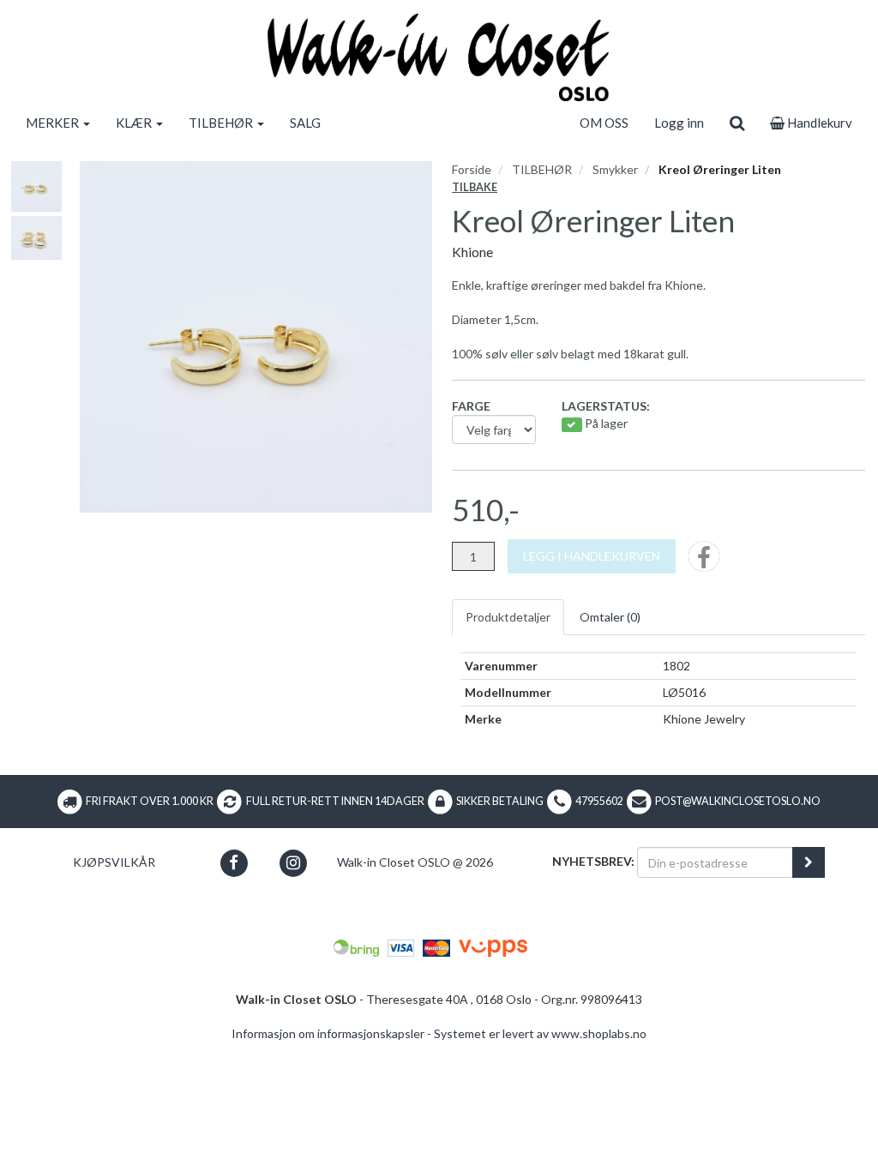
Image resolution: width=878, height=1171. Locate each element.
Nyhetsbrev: (593, 861)
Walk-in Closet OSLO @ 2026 (415, 862)
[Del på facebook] (704, 562)
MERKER (53, 122)
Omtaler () (610, 617)
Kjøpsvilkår (114, 862)
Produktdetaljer (508, 617)
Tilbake (474, 187)
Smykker (615, 169)
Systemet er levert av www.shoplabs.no (540, 1033)
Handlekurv (818, 122)
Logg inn (679, 122)
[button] (233, 862)
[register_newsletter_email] (808, 862)
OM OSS (604, 122)
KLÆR (135, 122)
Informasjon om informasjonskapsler (328, 1033)
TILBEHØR (222, 122)
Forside (471, 169)
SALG (305, 122)
